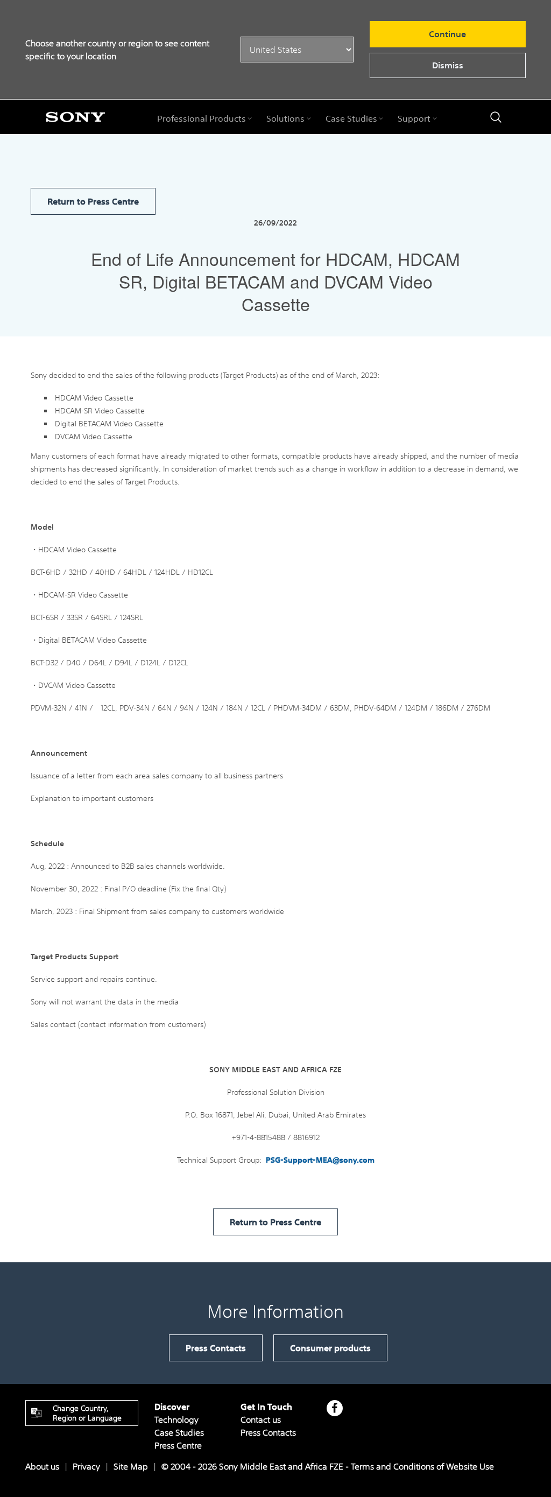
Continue (447, 34)
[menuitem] (204, 118)
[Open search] (496, 117)
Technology (176, 1419)
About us (42, 1466)
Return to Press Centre (93, 201)
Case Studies (179, 1432)
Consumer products (330, 1348)
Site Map (131, 1466)
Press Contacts (216, 1348)
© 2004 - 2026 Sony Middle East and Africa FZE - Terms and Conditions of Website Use (327, 1466)
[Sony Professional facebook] (334, 1408)
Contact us (261, 1419)
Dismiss (447, 65)
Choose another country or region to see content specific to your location (117, 49)
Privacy (86, 1466)
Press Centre (178, 1445)
